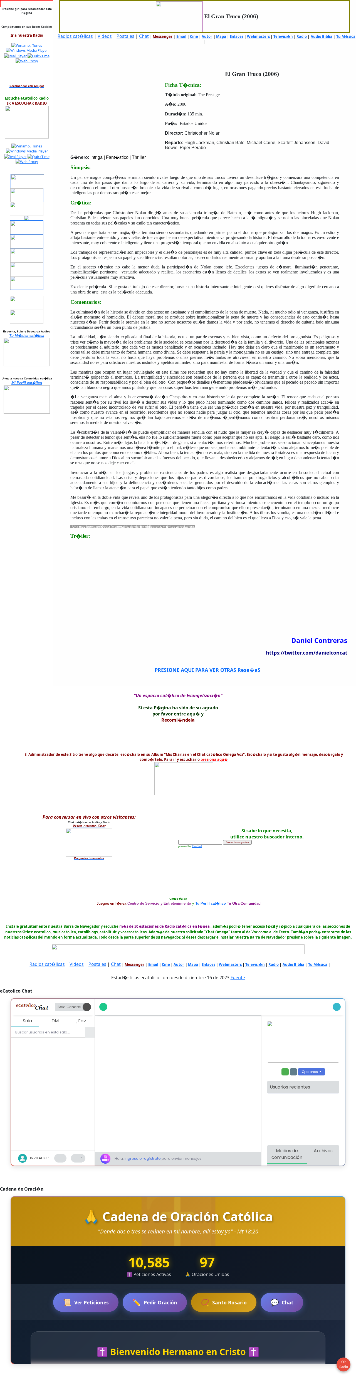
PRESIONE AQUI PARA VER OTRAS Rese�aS (207, 670)
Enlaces (236, 36)
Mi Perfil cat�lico (26, 383)
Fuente (238, 977)
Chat (144, 36)
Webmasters (258, 36)
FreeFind (197, 846)
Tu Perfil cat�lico (210, 903)
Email (181, 36)
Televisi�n (283, 36)
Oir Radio (343, 1364)
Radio (301, 36)
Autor (207, 36)
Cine (194, 36)
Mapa (221, 36)
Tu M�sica (345, 36)
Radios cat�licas (75, 36)
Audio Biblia (321, 36)
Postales (125, 36)
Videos (105, 36)
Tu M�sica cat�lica (26, 336)
